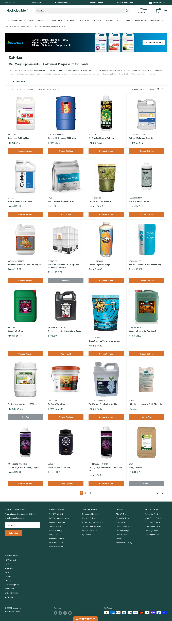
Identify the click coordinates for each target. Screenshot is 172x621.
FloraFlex (52, 261)
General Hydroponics (57, 135)
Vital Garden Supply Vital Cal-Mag (103, 404)
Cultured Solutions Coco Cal (141, 138)
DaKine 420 (52, 401)
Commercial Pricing (90, 514)
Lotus (50, 464)
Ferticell (12, 401)
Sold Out (66, 280)
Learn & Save (159, 3)
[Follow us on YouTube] (70, 613)
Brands (120, 20)
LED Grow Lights (56, 542)
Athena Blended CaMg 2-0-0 (20, 201)
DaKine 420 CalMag (56, 404)
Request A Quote (152, 514)
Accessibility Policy (124, 542)
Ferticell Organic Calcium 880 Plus (22, 404)
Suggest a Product (57, 538)
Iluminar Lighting (12, 584)
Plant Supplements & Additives (46, 27)
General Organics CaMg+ (99, 264)
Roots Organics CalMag (139, 201)
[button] (85, 618)
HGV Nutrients (11, 560)
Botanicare (12, 135)
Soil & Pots (97, 20)
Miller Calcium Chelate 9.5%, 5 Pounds (145, 404)
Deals (31, 20)
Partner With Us (122, 518)
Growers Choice (11, 593)
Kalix (50, 198)
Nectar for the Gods (56, 327)
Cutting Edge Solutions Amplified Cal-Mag (105, 468)
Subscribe (13, 533)
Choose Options (25, 151)
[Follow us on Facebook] (55, 613)
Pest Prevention (56, 546)
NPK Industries (135, 261)
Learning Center (96, 3)
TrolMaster (9, 588)
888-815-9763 (11, 3)
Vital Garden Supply (97, 401)
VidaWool (9, 568)
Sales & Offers (55, 526)
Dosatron (9, 580)
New (128, 20)
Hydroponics (56, 20)
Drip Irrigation (83, 20)
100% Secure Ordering (154, 518)
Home (7, 27)
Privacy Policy (121, 522)
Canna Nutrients (136, 327)
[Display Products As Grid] (158, 89)
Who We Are (121, 514)
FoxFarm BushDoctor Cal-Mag (101, 138)
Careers (119, 538)
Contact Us (36, 3)
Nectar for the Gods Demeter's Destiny (65, 331)
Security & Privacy (152, 522)
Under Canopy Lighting (58, 522)
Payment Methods (89, 530)
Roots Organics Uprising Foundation (104, 341)
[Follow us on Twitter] (60, 613)
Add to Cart (66, 214)
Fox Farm (92, 135)
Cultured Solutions (137, 135)
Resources (138, 20)
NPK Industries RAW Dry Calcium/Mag (145, 264)
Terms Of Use (121, 534)
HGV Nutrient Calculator (59, 518)
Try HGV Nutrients (56, 514)
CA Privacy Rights (123, 530)
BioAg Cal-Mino (135, 467)
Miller (131, 401)
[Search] (127, 10)
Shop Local (54, 534)
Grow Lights (43, 20)
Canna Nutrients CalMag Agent (142, 331)
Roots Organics (95, 198)
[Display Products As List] (162, 89)
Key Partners (155, 20)
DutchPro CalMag (15, 331)
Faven (7, 572)
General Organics (96, 261)
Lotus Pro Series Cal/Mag (59, 467)
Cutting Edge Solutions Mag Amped (23, 467)
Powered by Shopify (12, 611)
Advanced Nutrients (16, 261)
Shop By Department (14, 20)
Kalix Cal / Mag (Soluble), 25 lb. (61, 201)
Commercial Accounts (64, 3)
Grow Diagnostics (125, 3)
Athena (10, 198)
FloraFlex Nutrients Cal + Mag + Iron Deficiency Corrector (63, 266)
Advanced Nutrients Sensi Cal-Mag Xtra (25, 264)
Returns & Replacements (92, 522)
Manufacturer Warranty (91, 526)
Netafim (8, 576)
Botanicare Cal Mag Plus (18, 138)
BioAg (131, 464)
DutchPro (11, 327)
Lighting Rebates (152, 534)
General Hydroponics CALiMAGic (62, 138)
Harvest (109, 20)
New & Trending (55, 530)
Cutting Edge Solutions (17, 464)
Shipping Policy (88, 518)
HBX (7, 564)
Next (158, 493)
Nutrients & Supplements (21, 27)
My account (140, 12)
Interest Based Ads (124, 526)
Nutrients (70, 20)
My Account (87, 534)
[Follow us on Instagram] (65, 613)
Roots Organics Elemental (100, 201)
